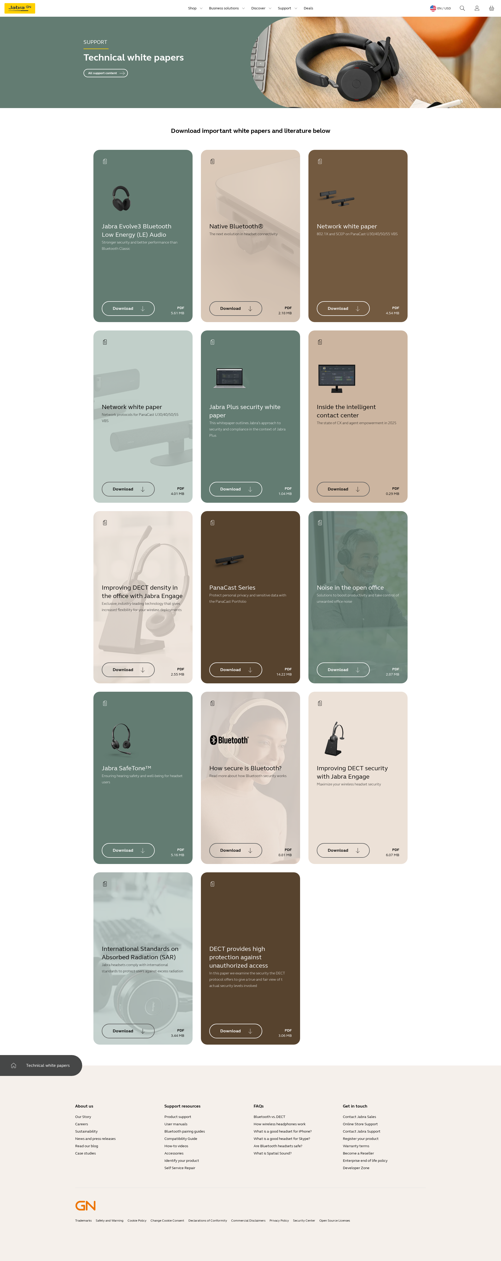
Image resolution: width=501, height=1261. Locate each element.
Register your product (361, 1138)
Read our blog (86, 1146)
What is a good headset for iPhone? (283, 1131)
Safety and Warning (109, 1220)
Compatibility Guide (180, 1138)
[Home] (13, 1065)
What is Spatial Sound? (272, 1153)
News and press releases (95, 1138)
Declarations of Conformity (207, 1220)
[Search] (462, 8)
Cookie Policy (137, 1220)
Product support (177, 1117)
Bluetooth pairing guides (184, 1131)
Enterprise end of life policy (365, 1160)
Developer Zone (356, 1168)
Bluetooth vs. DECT (269, 1117)
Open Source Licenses (334, 1220)
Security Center (304, 1220)
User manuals (175, 1124)
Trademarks (83, 1220)
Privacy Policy (279, 1220)
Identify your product (181, 1160)
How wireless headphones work (280, 1124)
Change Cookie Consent (167, 1220)
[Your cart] (491, 8)
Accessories (173, 1153)
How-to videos (176, 1146)
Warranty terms (356, 1146)
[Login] (477, 8)
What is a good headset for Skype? (282, 1138)
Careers (81, 1124)
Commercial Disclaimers (248, 1220)
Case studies (85, 1153)
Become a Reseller (358, 1153)
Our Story (83, 1117)
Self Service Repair (179, 1168)
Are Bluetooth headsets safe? (278, 1146)
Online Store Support (360, 1124)
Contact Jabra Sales (359, 1117)
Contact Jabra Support (361, 1131)
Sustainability (86, 1131)
